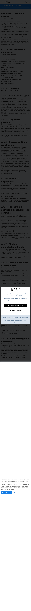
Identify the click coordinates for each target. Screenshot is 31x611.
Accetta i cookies (6, 493)
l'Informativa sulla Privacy (15, 295)
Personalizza (17, 493)
